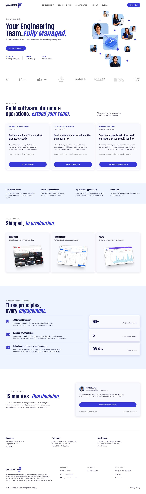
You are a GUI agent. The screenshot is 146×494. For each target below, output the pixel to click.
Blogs (104, 5)
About (95, 5)
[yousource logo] (14, 5)
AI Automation (82, 5)
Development (48, 5)
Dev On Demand (65, 5)
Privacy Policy (135, 488)
